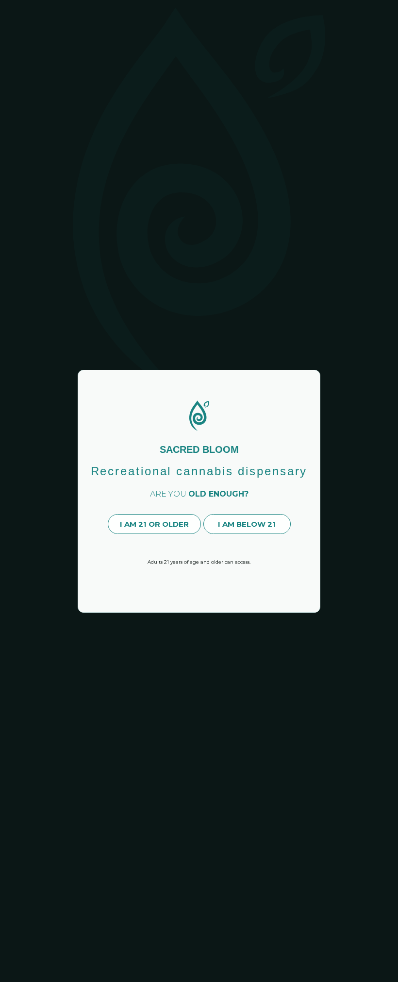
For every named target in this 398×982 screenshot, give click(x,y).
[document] (199, 491)
